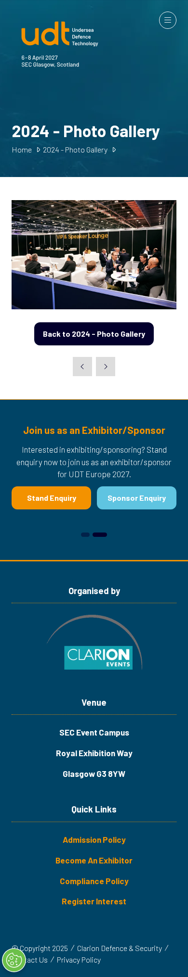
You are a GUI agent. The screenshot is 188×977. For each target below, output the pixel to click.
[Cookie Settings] (14, 960)
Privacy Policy (79, 959)
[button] (167, 20)
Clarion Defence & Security (119, 947)
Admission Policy (94, 839)
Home (22, 149)
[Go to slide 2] (100, 535)
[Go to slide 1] (86, 535)
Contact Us (30, 959)
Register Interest (94, 901)
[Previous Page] (82, 366)
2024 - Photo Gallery (75, 149)
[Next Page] (105, 366)
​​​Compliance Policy (94, 881)
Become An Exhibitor (94, 860)
